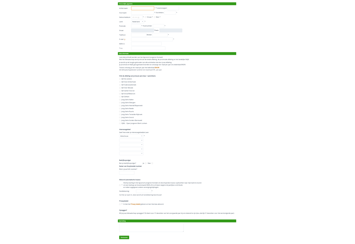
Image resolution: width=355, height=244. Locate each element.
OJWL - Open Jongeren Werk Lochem (134, 123)
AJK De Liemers (126, 79)
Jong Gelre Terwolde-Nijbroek (131, 114)
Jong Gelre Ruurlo (127, 111)
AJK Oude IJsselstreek (128, 85)
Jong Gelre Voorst (127, 117)
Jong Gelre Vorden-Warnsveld (131, 120)
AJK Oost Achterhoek (128, 82)
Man (157, 17)
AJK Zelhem (125, 97)
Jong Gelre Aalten (127, 100)
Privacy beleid (135, 204)
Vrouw (149, 17)
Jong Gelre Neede (127, 108)
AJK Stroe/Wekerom (128, 94)
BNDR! (157, 68)
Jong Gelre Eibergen (128, 103)
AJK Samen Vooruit (127, 91)
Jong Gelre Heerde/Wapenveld (131, 106)
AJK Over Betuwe (127, 88)
